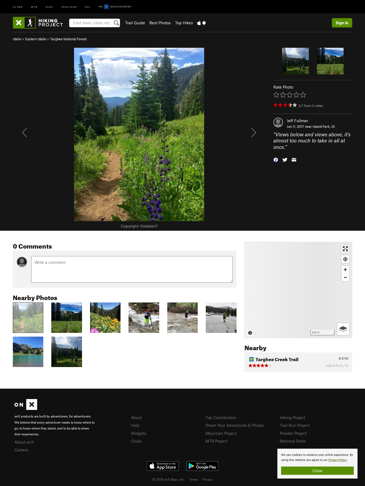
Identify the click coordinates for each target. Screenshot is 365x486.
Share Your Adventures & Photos (234, 425)
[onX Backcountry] (115, 7)
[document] (317, 463)
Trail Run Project (294, 425)
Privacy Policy (337, 460)
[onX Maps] (25, 408)
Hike (49, 6)
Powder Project (293, 433)
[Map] (298, 290)
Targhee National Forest (68, 39)
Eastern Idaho (35, 39)
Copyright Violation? (139, 226)
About (136, 417)
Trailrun (69, 6)
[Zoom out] (345, 277)
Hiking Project (292, 417)
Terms (193, 479)
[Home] (40, 23)
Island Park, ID (324, 126)
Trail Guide (135, 22)
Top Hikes (184, 22)
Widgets (138, 433)
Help (135, 425)
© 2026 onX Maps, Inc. (168, 479)
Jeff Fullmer (297, 120)
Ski (88, 6)
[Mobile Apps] (201, 22)
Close (317, 470)
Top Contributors (220, 417)
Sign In (342, 22)
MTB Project (216, 441)
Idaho (17, 39)
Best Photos (160, 22)
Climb (18, 6)
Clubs (136, 441)
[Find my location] (345, 259)
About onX (24, 442)
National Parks (293, 441)
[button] (275, 159)
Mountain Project (220, 433)
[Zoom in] (345, 269)
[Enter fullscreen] (345, 249)
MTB (34, 6)
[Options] (343, 329)
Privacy (208, 479)
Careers (21, 449)
